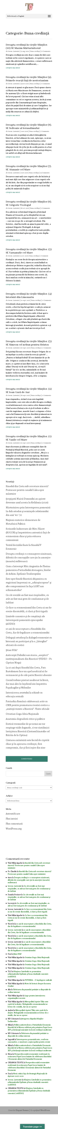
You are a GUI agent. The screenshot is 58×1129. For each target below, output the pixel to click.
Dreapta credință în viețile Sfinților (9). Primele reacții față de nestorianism (29, 79)
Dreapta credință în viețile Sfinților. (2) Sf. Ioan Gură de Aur (29, 390)
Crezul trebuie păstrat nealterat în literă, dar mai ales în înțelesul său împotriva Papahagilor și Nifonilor (27, 683)
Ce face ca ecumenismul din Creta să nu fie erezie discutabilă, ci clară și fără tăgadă (29, 910)
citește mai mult (13, 67)
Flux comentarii (14, 823)
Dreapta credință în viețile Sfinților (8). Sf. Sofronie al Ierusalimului (29, 126)
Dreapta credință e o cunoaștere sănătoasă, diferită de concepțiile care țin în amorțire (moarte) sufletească (29, 557)
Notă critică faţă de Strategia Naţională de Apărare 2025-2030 (27, 1074)
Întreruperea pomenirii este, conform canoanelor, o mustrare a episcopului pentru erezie (29, 1040)
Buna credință (35, 51)
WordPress (45, 1110)
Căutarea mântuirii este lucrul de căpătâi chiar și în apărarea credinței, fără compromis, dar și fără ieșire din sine (27, 743)
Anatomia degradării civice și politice (25, 719)
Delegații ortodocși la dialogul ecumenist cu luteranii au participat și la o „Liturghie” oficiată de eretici (29, 641)
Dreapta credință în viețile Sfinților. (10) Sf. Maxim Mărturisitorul (27, 46)
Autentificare (13, 813)
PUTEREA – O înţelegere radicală (38, 980)
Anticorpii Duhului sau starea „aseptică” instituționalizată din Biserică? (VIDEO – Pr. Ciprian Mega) (29, 658)
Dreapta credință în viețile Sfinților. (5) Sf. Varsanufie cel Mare (29, 251)
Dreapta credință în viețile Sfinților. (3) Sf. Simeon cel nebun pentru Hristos (29, 343)
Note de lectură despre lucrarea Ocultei (29, 984)
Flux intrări (12, 818)
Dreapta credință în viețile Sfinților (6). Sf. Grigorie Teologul (29, 203)
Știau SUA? (11, 650)
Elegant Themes (22, 1110)
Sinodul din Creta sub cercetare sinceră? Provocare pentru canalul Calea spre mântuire (27, 490)
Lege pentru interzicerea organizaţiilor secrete (26, 996)
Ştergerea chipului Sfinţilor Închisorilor (25, 1020)
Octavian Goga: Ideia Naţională (22, 714)
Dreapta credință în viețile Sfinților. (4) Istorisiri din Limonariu (29, 295)
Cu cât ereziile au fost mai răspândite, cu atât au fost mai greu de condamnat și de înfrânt (27, 598)
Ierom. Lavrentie (13, 51)
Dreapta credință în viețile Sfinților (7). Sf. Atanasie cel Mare (29, 168)
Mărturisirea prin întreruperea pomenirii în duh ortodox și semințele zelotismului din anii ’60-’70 (28, 511)
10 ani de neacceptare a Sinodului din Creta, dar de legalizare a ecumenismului (30, 925)
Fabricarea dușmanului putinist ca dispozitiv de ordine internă (29, 990)
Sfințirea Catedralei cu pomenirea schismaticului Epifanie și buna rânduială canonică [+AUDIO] (28, 974)
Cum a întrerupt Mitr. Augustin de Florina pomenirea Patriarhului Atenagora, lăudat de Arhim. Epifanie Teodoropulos (28, 570)
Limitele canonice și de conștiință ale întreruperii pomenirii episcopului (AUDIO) (25, 620)
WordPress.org (14, 828)
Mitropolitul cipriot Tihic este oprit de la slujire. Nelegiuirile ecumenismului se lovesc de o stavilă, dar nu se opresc (28, 1004)
